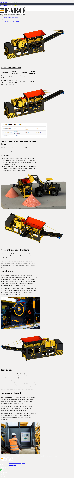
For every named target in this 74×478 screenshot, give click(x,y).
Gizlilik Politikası (18, 463)
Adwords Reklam (12, 463)
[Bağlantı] (12, 14)
